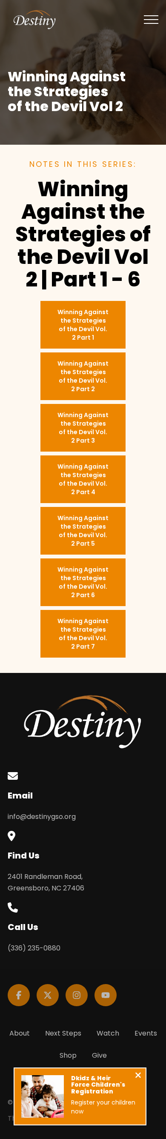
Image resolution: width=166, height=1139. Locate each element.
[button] (151, 19)
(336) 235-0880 (34, 948)
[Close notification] (138, 1076)
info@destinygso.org (42, 816)
